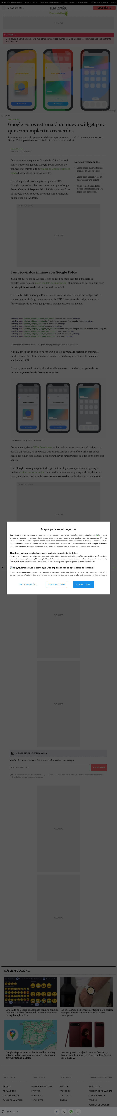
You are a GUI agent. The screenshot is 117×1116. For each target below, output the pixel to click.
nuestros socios (45, 535)
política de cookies (76, 546)
